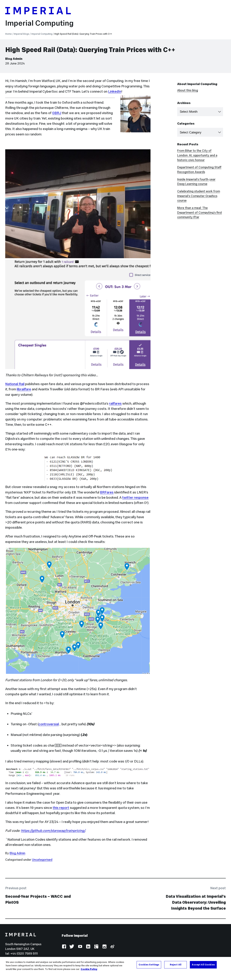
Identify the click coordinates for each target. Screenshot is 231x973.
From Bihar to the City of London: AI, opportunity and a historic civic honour (197, 155)
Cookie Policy (89, 969)
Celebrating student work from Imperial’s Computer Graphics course (198, 196)
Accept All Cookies (203, 964)
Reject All (175, 964)
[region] (115, 965)
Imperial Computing (39, 23)
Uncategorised (42, 860)
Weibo (112, 946)
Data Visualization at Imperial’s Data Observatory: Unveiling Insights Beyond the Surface (196, 902)
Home (8, 33)
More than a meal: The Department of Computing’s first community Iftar (199, 212)
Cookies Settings (149, 964)
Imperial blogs (21, 33)
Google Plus (96, 946)
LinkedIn (114, 91)
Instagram (104, 946)
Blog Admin (13, 59)
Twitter (72, 946)
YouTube (80, 946)
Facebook (64, 946)
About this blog (187, 90)
